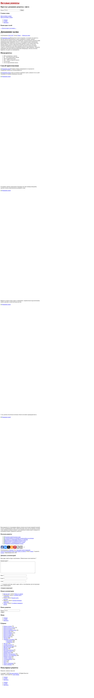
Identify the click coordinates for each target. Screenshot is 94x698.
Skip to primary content (6, 16)
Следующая (12, 28)
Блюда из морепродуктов (10, 630)
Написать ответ (26, 35)
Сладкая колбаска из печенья (26, 538)
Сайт (2, 581)
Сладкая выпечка (8, 659)
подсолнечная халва (9, 551)
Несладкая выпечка (8, 650)
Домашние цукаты (18, 543)
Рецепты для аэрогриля (9, 654)
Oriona (19, 35)
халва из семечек (21, 551)
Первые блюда (7, 652)
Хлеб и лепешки (8, 664)
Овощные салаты (8, 651)
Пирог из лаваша (18, 594)
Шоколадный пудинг (20, 541)
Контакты (6, 22)
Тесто (5, 662)
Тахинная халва (17, 537)
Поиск (2, 10)
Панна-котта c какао (20, 542)
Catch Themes (15, 674)
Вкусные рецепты (10, 3)
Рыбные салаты (7, 656)
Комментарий (4, 560)
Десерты (11, 550)
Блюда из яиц (7, 636)
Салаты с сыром (8, 658)
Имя (2, 575)
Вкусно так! (7, 594)
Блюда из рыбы (7, 635)
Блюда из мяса (7, 631)
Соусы (5, 660)
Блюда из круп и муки (9, 627)
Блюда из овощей (8, 632)
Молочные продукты (9, 646)
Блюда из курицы (8, 628)
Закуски (6, 643)
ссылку (2, 552)
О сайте (5, 21)
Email (2, 578)
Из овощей (9, 640)
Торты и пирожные (8, 663)
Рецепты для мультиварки (10, 655)
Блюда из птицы (8, 634)
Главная (5, 19)
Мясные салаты (7, 647)
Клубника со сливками (22, 539)
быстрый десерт (21, 550)
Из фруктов (9, 642)
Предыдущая (5, 28)
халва (15, 551)
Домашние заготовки (9, 639)
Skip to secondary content (7, 17)
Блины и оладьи (8, 626)
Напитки (6, 648)
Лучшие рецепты (8, 644)
